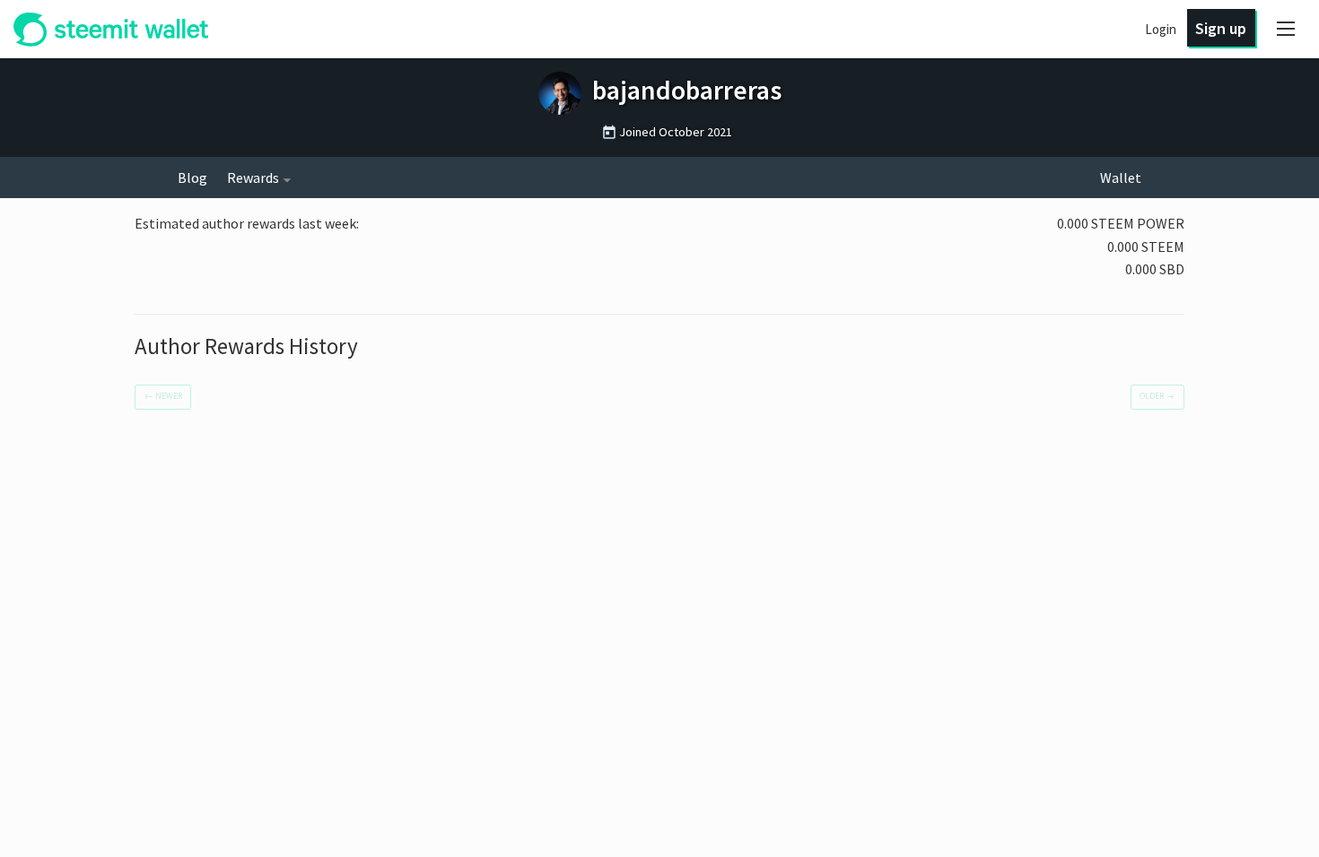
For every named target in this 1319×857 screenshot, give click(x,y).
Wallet (1120, 177)
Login (1160, 29)
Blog (192, 177)
